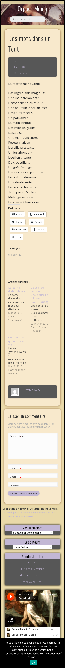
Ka (15, 61)
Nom (16, 468)
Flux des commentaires (32, 575)
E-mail (16, 477)
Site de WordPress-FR (32, 581)
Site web (14, 485)
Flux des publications (32, 568)
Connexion (32, 562)
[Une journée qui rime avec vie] (19, 355)
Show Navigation (51, 33)
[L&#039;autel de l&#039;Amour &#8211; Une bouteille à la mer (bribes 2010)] (42, 309)
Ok (33, 662)
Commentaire (16, 436)
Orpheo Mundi (32, 8)
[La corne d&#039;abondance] (19, 304)
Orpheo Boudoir (21, 73)
